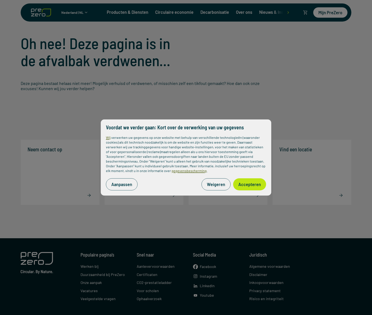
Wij (108, 137)
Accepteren (249, 184)
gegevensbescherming (189, 171)
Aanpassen (121, 184)
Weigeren (216, 184)
